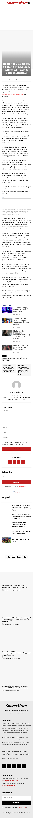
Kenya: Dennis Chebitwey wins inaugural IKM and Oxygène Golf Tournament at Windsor (16, 620)
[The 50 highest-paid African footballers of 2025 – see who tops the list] (6, 516)
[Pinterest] (18, 462)
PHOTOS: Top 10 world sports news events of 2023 (21, 532)
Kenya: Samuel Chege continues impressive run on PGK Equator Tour (15, 586)
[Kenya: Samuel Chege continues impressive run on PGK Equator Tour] (16, 572)
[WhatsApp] (23, 462)
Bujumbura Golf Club (8, 358)
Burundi (18, 358)
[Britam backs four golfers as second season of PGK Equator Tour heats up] (16, 673)
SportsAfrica (7, 590)
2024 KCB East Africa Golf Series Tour (19, 356)
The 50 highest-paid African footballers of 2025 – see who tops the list (21, 516)
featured (24, 358)
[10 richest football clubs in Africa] (6, 540)
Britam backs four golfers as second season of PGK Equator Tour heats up (15, 687)
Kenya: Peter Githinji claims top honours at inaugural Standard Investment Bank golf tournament (16, 654)
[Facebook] (10, 462)
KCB (8, 360)
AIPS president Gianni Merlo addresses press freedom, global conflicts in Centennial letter (21, 508)
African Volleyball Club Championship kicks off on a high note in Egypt (8, 369)
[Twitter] (14, 462)
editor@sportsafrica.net (10, 781)
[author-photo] (3, 590)
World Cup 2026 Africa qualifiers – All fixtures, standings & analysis (19, 524)
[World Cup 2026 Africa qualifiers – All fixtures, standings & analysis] (6, 524)
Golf (3, 360)
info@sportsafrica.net (9, 785)
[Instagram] (9, 766)
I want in (16, 482)
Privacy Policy (22, 486)
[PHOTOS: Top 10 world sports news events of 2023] (6, 532)
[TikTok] (14, 766)
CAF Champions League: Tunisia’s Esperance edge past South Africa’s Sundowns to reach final (23, 370)
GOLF (16, 60)
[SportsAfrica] (16, 385)
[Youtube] (24, 766)
